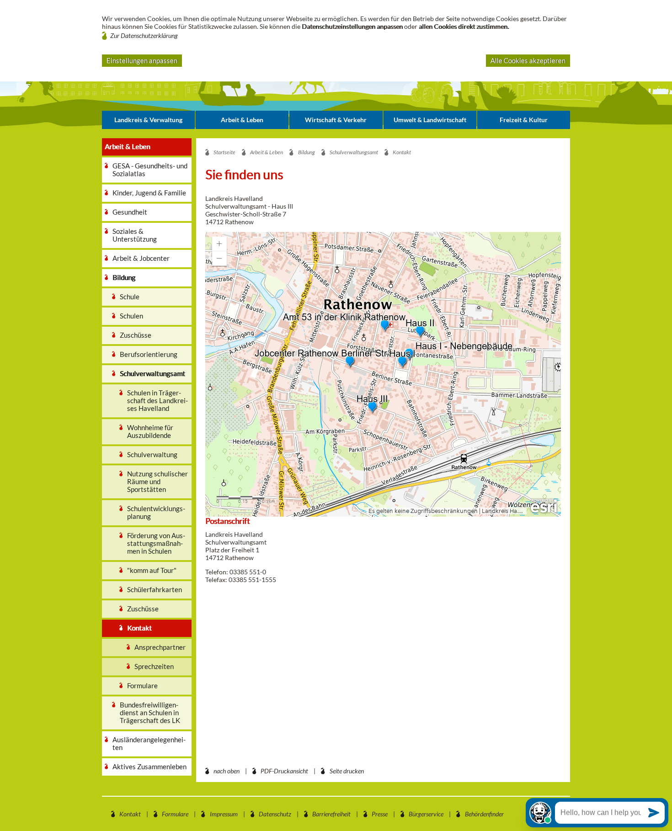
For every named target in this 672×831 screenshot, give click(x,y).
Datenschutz (275, 814)
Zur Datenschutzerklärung (144, 35)
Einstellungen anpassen (142, 60)
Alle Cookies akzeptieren (528, 60)
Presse (380, 814)
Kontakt (130, 814)
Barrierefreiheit (331, 814)
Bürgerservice (426, 814)
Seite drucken (347, 771)
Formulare (175, 814)
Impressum (224, 814)
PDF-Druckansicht (284, 771)
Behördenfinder (484, 814)
